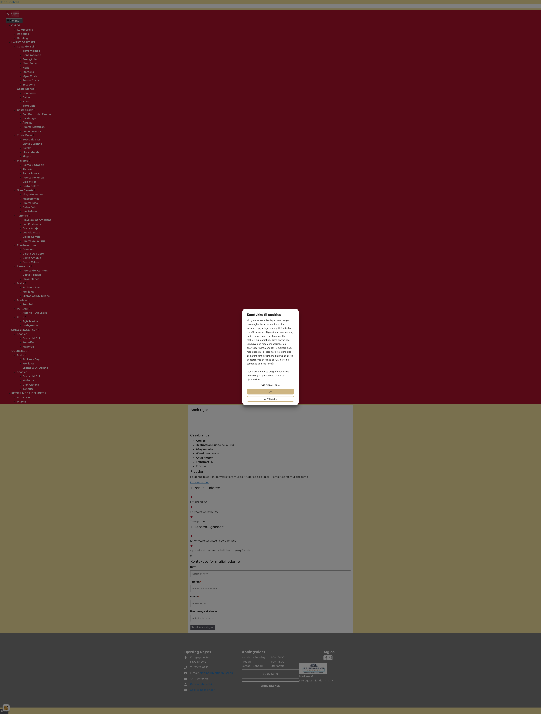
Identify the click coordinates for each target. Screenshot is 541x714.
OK (270, 391)
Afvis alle (270, 398)
